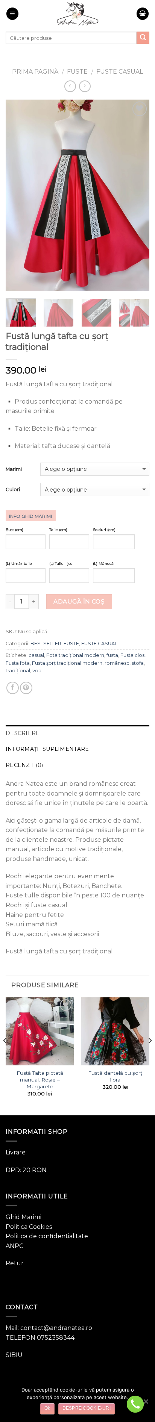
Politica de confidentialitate (47, 1236)
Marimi (14, 469)
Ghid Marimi (23, 1217)
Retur (15, 1263)
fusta (112, 655)
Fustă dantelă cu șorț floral (115, 1076)
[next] (137, 195)
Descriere (23, 733)
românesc (117, 663)
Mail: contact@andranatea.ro (49, 1327)
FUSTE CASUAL (119, 71)
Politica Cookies (29, 1226)
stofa (138, 663)
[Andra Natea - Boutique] (77, 13)
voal (37, 670)
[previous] (18, 195)
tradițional (18, 670)
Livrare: (16, 1152)
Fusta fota (18, 663)
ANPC (14, 1246)
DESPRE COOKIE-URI (86, 1408)
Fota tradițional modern (75, 655)
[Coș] (143, 14)
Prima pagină (35, 71)
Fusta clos (132, 655)
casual (36, 655)
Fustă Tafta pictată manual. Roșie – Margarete (40, 1079)
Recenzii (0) (24, 765)
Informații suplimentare (47, 749)
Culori (13, 489)
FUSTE (77, 71)
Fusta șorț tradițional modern (67, 663)
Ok (47, 1408)
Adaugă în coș (79, 601)
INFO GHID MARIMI (30, 516)
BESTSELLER (45, 643)
